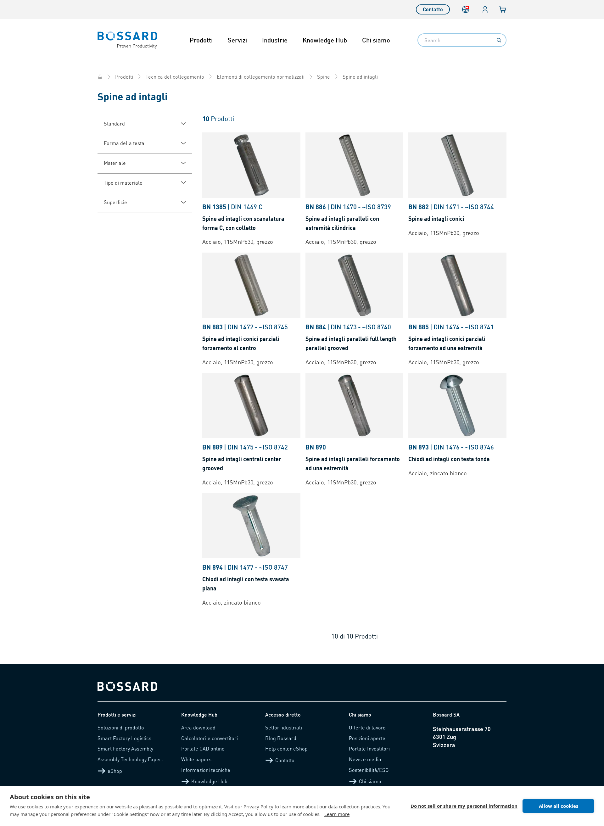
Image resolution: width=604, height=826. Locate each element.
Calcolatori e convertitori (209, 738)
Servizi (237, 40)
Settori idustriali (283, 727)
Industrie (275, 40)
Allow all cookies (558, 806)
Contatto (433, 9)
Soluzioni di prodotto (121, 727)
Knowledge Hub (325, 40)
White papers (196, 759)
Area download (198, 727)
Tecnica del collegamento (175, 76)
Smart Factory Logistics (124, 738)
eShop (115, 770)
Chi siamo (376, 40)
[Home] (100, 76)
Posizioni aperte (367, 738)
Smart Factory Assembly (125, 748)
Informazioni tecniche (205, 770)
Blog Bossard (280, 738)
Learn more (337, 814)
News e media (365, 759)
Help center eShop (286, 748)
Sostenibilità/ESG (369, 770)
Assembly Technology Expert (130, 759)
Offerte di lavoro (367, 727)
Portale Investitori (369, 748)
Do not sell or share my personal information (464, 806)
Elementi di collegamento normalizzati (261, 76)
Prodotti (201, 40)
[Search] (498, 40)
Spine (323, 76)
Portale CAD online (203, 748)
